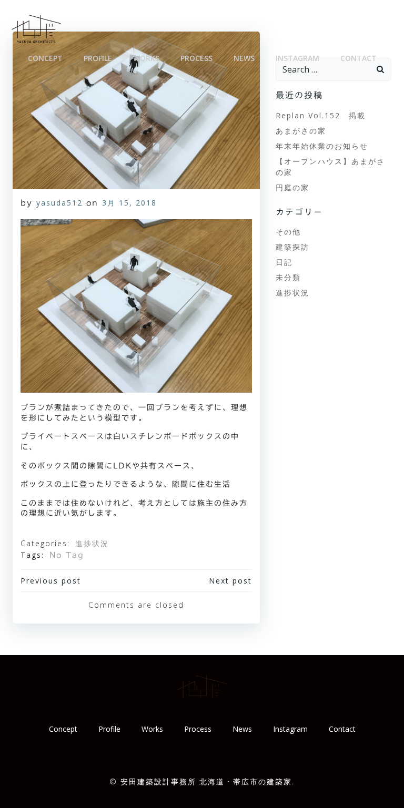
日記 (284, 262)
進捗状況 (92, 543)
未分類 (288, 277)
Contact (358, 58)
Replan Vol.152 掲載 (321, 115)
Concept (45, 58)
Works (146, 58)
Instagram (297, 58)
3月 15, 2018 (129, 203)
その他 (288, 232)
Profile (98, 58)
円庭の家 (292, 187)
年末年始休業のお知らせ (322, 146)
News (244, 58)
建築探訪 (292, 247)
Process (196, 58)
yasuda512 (59, 203)
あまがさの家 (301, 131)
